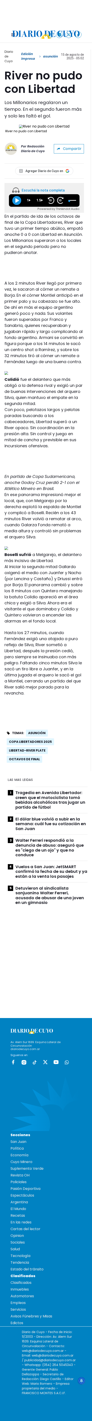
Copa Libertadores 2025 (30, 741)
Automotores (22, 1296)
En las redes (20, 1222)
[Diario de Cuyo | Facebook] (50, 34)
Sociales (17, 1242)
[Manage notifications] (81, 1380)
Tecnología (20, 1255)
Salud (15, 1249)
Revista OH (19, 1175)
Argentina (19, 1202)
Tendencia (19, 1262)
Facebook (13, 1062)
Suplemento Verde (27, 1168)
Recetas (17, 1215)
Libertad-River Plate (27, 750)
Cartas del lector (25, 1228)
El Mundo (18, 1208)
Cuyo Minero (21, 1161)
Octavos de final (24, 759)
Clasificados (20, 1282)
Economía (19, 1155)
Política (17, 1148)
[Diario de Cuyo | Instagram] (59, 34)
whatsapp (66, 1062)
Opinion (17, 1235)
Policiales (18, 1182)
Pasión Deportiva (25, 1188)
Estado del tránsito (27, 1269)
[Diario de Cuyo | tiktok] (78, 34)
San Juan (18, 1141)
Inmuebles (19, 1289)
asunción (37, 733)
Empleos (18, 1302)
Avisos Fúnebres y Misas (31, 1316)
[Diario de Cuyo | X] (69, 34)
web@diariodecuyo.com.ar (43, 1351)
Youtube (56, 1062)
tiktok (34, 1062)
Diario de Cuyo (8, 56)
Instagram (24, 1062)
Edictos (16, 1322)
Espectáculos (22, 1195)
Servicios (18, 1309)
